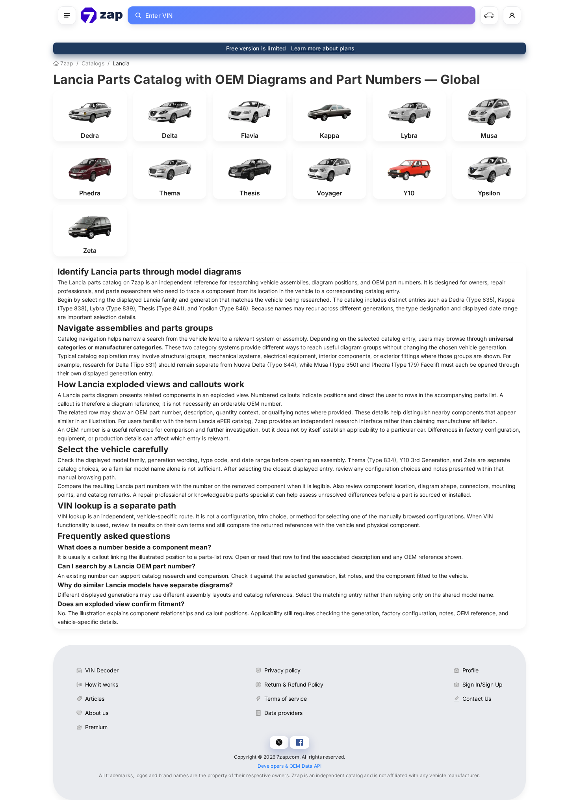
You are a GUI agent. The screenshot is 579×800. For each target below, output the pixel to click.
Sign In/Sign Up (482, 684)
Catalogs (93, 63)
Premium (96, 727)
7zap (66, 63)
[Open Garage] (489, 15)
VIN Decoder (102, 670)
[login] (512, 15)
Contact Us (476, 698)
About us (96, 712)
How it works (101, 684)
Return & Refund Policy (293, 684)
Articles (94, 698)
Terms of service (285, 698)
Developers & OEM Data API (290, 766)
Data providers (283, 712)
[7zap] (102, 15)
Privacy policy (282, 670)
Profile (470, 670)
